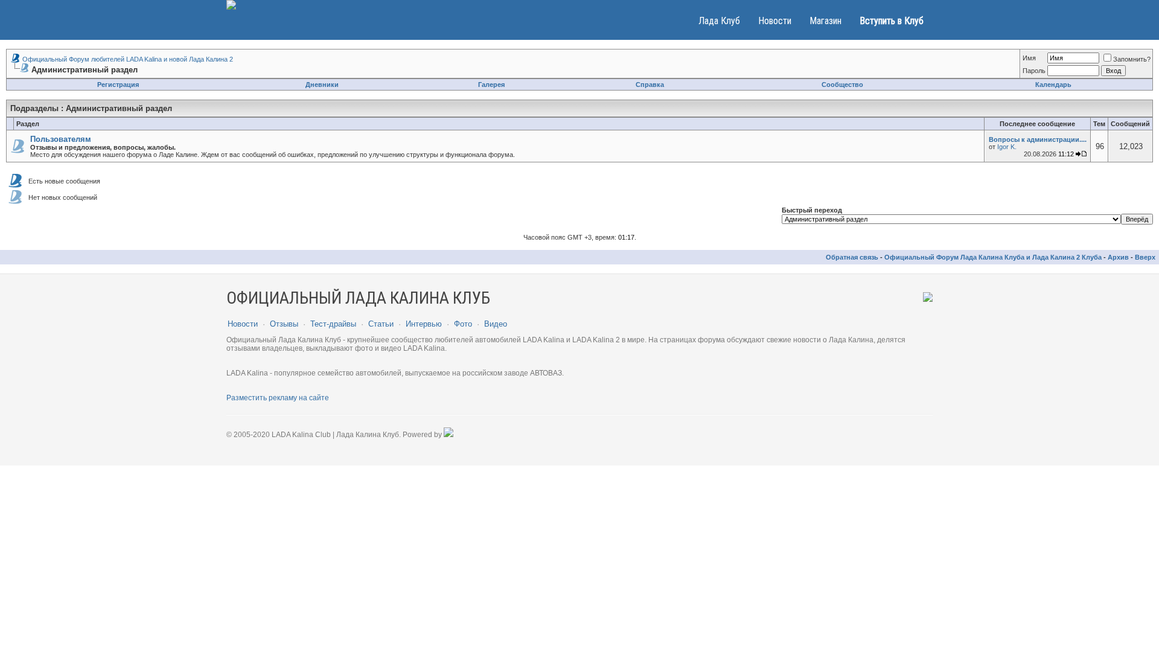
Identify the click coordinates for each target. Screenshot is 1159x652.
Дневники (322, 84)
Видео (495, 323)
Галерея (491, 84)
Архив (1118, 257)
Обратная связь (852, 257)
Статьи (381, 323)
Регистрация (118, 84)
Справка (650, 84)
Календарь (1053, 84)
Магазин (825, 21)
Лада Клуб (719, 21)
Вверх (1145, 257)
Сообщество (842, 84)
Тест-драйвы (333, 323)
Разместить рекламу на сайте (277, 398)
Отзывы (284, 323)
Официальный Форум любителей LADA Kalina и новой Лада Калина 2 (127, 59)
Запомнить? (1132, 59)
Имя (1029, 58)
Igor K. (1007, 146)
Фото (463, 323)
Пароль (1034, 70)
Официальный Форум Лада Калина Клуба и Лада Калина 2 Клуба (993, 257)
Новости (774, 21)
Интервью (424, 323)
